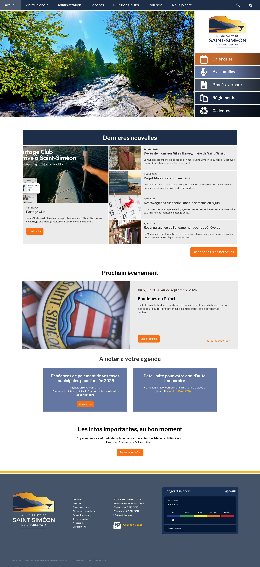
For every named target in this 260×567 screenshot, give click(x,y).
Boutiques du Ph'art (156, 298)
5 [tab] (103, 115)
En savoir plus (149, 338)
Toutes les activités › (217, 340)
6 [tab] (107, 115)
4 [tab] (99, 115)
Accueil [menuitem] (10, 5)
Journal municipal (80, 519)
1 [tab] (87, 115)
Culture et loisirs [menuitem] (126, 5)
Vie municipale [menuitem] (36, 5)
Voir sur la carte (174, 528)
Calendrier (222, 59)
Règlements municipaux (84, 511)
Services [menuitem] (97, 5)
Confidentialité (79, 526)
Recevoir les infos (130, 452)
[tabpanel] (97, 64)
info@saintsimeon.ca (122, 515)
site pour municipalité (58, 560)
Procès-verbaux (228, 84)
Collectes (221, 110)
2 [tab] (91, 115)
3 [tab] (95, 115)
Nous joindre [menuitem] (182, 5)
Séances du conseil (81, 507)
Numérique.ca (17, 560)
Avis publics (224, 71)
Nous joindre (78, 523)
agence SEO (29, 560)
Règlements (224, 97)
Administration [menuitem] (69, 5)
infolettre (96, 560)
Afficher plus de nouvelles (214, 252)
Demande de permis (82, 515)
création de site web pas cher (79, 560)
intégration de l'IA (42, 560)
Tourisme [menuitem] (155, 5)
